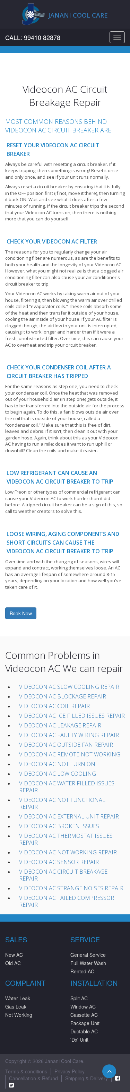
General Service (88, 954)
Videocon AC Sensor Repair (59, 862)
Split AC (79, 998)
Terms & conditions (26, 1071)
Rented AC (82, 971)
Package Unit (84, 1023)
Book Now (21, 613)
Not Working (18, 1014)
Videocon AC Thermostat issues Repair (66, 839)
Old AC (13, 963)
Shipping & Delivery (86, 1078)
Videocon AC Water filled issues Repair (66, 787)
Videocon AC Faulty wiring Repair (69, 735)
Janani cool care (78, 15)
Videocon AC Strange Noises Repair (71, 888)
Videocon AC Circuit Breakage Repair (63, 875)
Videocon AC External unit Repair (69, 816)
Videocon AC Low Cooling (57, 773)
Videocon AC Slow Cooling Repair (69, 687)
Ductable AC (84, 1031)
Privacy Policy (69, 1071)
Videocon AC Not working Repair (68, 852)
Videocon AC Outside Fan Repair (66, 744)
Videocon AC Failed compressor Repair (66, 901)
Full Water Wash (88, 963)
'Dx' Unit (79, 1039)
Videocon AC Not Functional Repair (62, 803)
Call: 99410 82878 (32, 37)
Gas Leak (15, 1006)
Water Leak (17, 998)
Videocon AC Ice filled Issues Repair (72, 715)
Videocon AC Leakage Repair (60, 725)
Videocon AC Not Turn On (57, 764)
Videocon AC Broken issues (59, 826)
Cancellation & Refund (33, 1078)
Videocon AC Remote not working (69, 754)
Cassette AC (84, 1014)
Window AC (83, 1006)
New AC (14, 954)
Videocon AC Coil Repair (54, 706)
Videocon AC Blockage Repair (62, 696)
